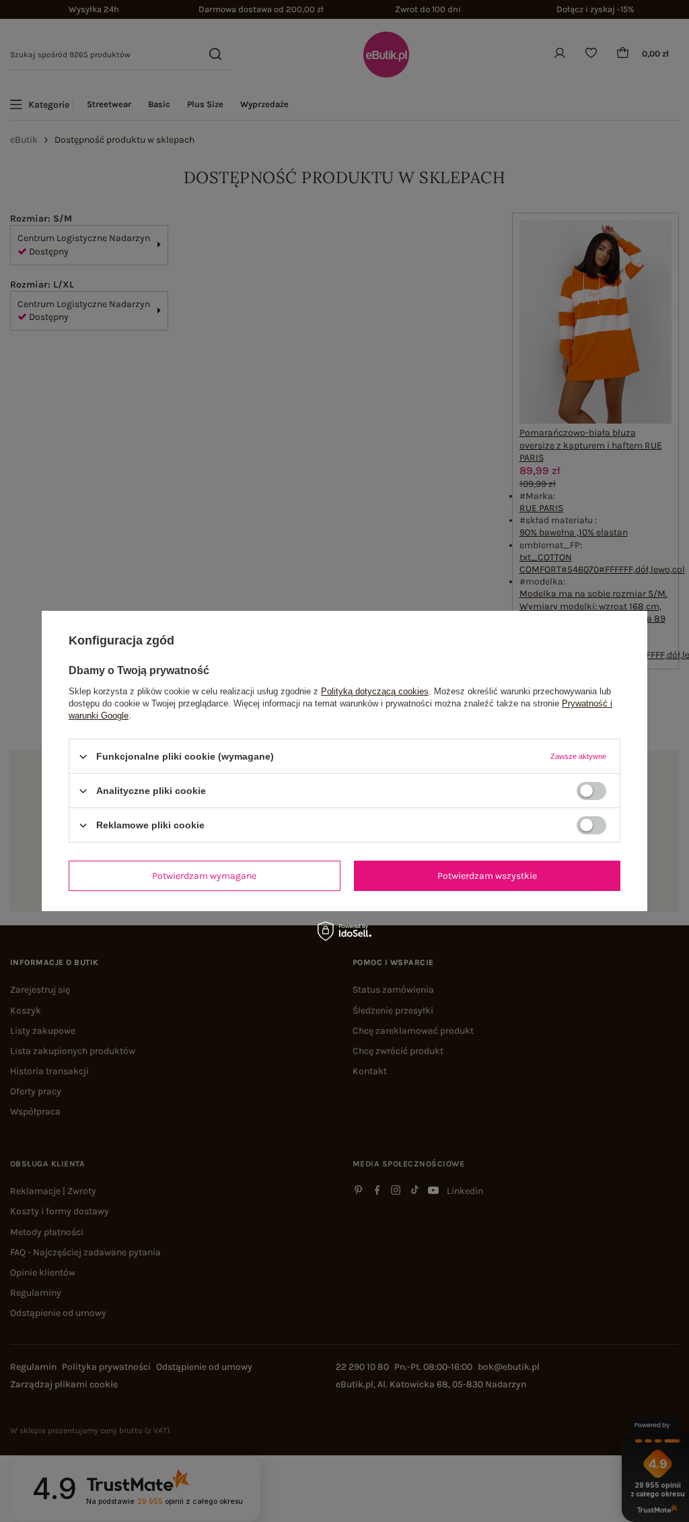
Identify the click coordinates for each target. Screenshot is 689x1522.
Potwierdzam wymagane (204, 875)
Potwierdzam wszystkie (487, 875)
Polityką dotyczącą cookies (375, 691)
